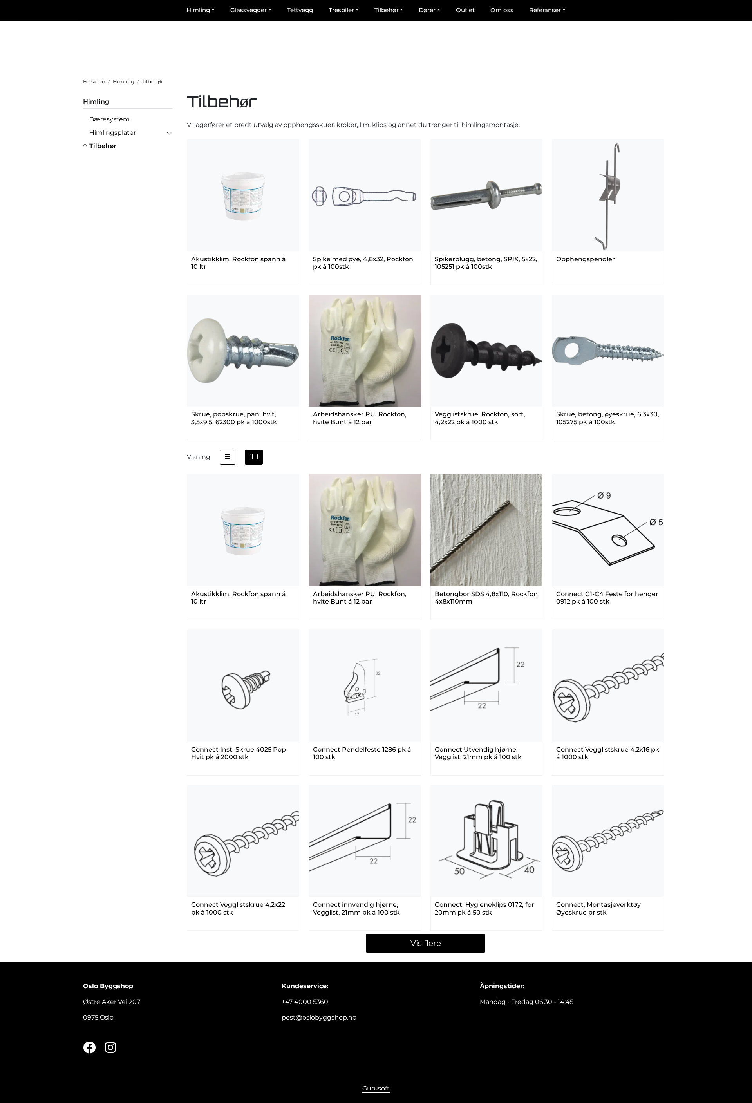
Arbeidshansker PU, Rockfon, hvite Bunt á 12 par (360, 417)
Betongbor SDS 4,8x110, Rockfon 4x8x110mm (486, 597)
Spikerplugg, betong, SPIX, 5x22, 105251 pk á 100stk (486, 262)
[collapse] (169, 132)
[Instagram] (110, 1048)
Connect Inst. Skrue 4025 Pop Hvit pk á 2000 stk (238, 753)
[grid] (254, 457)
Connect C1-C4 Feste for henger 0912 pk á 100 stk (607, 597)
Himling (96, 101)
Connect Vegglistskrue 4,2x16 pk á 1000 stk (607, 753)
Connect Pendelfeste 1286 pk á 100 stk (362, 753)
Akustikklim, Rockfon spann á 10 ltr (238, 262)
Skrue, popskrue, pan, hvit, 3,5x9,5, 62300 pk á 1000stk (234, 417)
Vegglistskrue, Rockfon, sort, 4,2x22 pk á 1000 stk (480, 417)
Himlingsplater (112, 132)
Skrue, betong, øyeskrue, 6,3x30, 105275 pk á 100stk (607, 417)
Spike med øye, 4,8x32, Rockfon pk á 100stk (363, 262)
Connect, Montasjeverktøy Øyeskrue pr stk (598, 908)
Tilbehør (102, 146)
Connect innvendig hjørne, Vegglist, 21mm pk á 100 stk (356, 908)
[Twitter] (89, 1048)
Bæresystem (109, 119)
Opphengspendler (585, 259)
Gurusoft (376, 1088)
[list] (227, 457)
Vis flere (425, 943)
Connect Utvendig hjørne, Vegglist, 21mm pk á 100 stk (478, 753)
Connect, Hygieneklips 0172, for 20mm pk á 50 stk (484, 908)
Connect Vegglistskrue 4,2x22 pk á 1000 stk (238, 908)
